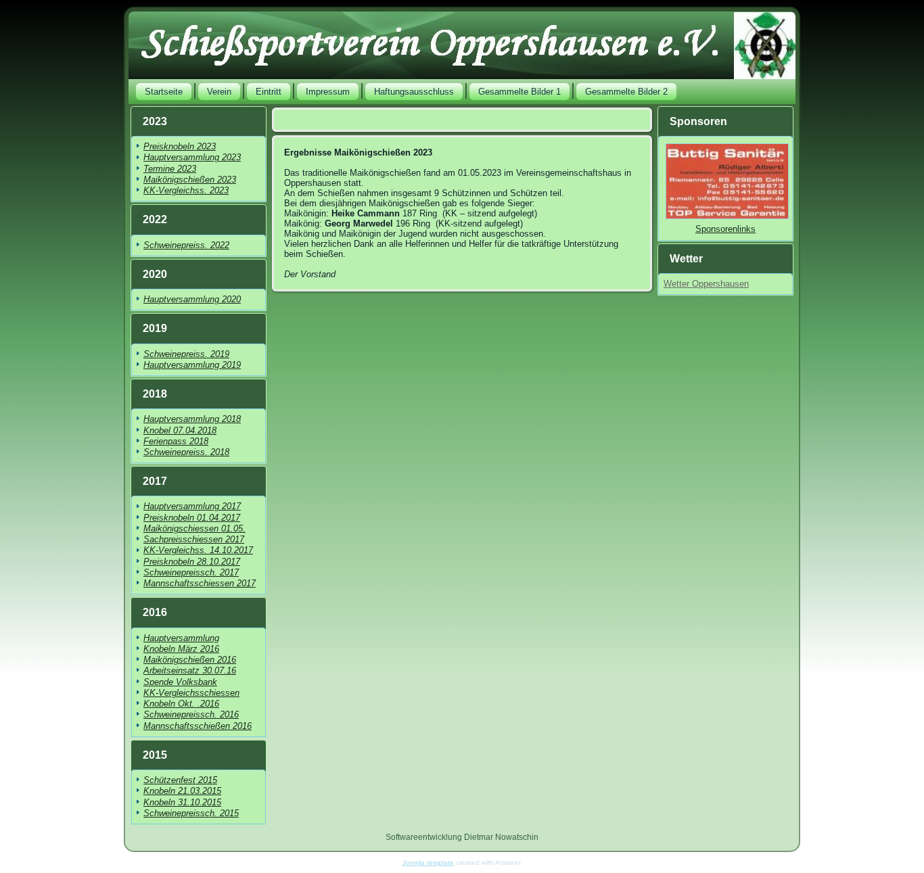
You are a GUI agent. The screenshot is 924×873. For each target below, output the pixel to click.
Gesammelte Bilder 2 (626, 92)
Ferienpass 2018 (175, 441)
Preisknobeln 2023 (179, 146)
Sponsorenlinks (725, 229)
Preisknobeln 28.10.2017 (191, 562)
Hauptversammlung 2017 (192, 506)
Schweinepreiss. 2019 (186, 354)
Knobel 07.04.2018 (179, 430)
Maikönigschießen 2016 (189, 660)
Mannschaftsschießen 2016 (197, 726)
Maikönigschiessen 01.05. (194, 528)
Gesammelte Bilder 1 (519, 92)
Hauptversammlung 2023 (192, 157)
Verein (219, 92)
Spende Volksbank (180, 682)
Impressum (328, 92)
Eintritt (268, 92)
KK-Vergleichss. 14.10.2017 (198, 550)
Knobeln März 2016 (181, 649)
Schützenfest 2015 (180, 780)
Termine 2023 (169, 169)
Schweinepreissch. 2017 (191, 572)
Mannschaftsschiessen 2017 (199, 583)
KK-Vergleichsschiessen (191, 693)
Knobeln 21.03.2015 (182, 791)
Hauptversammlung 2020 (192, 299)
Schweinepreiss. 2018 (186, 452)
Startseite (164, 92)
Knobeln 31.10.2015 (182, 802)
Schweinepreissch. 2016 (191, 714)
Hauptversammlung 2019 (192, 365)
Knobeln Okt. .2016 (181, 704)
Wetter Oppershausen (706, 284)
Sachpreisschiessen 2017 (193, 539)
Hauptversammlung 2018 (192, 419)
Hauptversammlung (181, 638)
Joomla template (428, 862)
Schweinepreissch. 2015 (191, 813)
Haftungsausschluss (414, 92)
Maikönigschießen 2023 (189, 179)
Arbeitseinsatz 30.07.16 (189, 670)
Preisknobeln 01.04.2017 (191, 518)
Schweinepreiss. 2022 (186, 245)
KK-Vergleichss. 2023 (186, 190)
